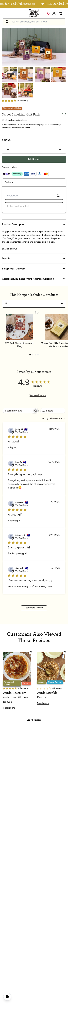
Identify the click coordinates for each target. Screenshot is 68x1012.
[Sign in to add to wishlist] (64, 114)
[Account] (54, 13)
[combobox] (4, 304)
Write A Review (38, 395)
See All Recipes (34, 720)
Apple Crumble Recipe (47, 695)
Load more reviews (34, 608)
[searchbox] (18, 410)
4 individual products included (14, 120)
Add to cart (34, 159)
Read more (9, 708)
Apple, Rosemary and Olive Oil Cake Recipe (15, 697)
